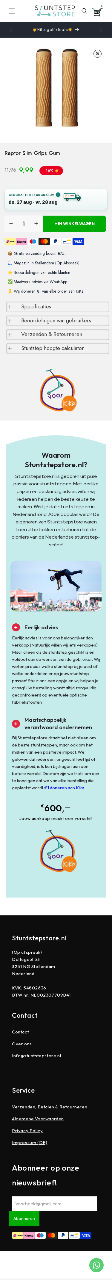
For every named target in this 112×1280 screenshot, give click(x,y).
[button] (12, 11)
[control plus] (36, 224)
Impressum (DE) (29, 1142)
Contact (20, 1032)
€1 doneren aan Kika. (64, 787)
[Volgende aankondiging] (101, 30)
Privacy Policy (27, 1130)
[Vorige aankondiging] (11, 30)
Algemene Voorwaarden (38, 1118)
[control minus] (11, 224)
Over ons (22, 1044)
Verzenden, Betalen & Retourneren (49, 1107)
